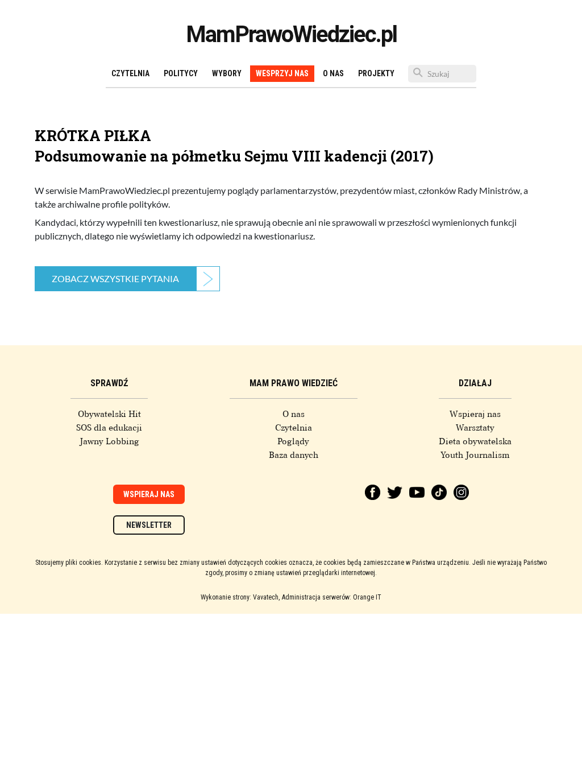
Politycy (181, 73)
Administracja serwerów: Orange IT (331, 597)
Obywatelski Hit (109, 414)
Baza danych (293, 455)
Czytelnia (130, 73)
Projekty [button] (376, 73)
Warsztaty (475, 427)
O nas (333, 73)
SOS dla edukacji (109, 427)
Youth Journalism (475, 455)
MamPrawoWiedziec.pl (291, 34)
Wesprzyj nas (282, 73)
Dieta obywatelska (475, 441)
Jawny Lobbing (109, 441)
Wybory (227, 73)
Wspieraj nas (475, 414)
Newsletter (149, 525)
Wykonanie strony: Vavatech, (240, 597)
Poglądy (293, 441)
